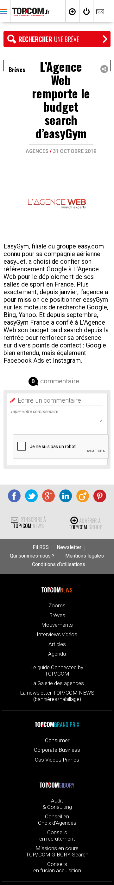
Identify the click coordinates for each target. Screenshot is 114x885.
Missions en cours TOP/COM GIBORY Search (57, 851)
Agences (37, 151)
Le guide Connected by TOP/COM (56, 670)
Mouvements (57, 625)
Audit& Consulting (57, 803)
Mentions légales (84, 555)
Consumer (57, 740)
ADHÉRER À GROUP (85, 524)
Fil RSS (41, 547)
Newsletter (69, 547)
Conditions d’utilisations (58, 564)
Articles (57, 644)
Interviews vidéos (57, 634)
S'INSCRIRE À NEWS (29, 523)
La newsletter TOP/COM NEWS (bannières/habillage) (57, 696)
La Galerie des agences (57, 683)
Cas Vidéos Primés (57, 759)
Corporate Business (57, 750)
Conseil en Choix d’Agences (57, 819)
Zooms (57, 605)
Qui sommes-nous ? (32, 555)
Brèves (57, 615)
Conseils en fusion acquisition (57, 867)
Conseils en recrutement (57, 835)
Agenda (57, 654)
